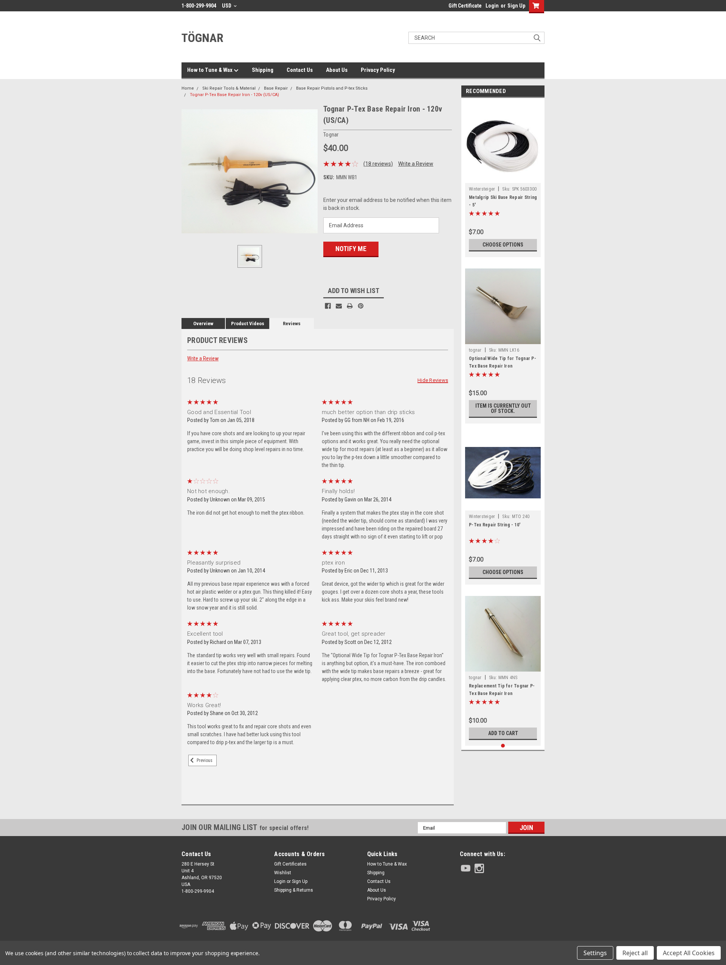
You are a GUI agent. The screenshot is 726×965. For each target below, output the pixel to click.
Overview (203, 323)
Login (492, 6)
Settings (595, 953)
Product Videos (247, 323)
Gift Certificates (290, 864)
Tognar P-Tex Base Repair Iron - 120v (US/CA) (234, 94)
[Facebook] (328, 306)
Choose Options (502, 245)
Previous (204, 760)
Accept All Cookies (689, 953)
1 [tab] (503, 746)
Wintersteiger (482, 189)
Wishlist (282, 872)
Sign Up (516, 6)
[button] (502, 926)
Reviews (292, 323)
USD (227, 6)
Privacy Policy (378, 70)
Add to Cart (503, 733)
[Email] (339, 306)
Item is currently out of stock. (503, 408)
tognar (475, 350)
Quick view (502, 177)
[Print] (350, 306)
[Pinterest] (361, 306)
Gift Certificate (465, 6)
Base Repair (276, 88)
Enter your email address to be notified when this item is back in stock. (387, 204)
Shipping (262, 70)
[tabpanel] (503, 179)
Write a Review (415, 164)
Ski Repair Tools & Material (229, 88)
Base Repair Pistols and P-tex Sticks (332, 88)
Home (188, 88)
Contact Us (300, 70)
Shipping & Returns (293, 890)
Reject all (635, 953)
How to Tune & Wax (210, 70)
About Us (336, 70)
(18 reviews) (378, 164)
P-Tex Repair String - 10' (494, 524)
